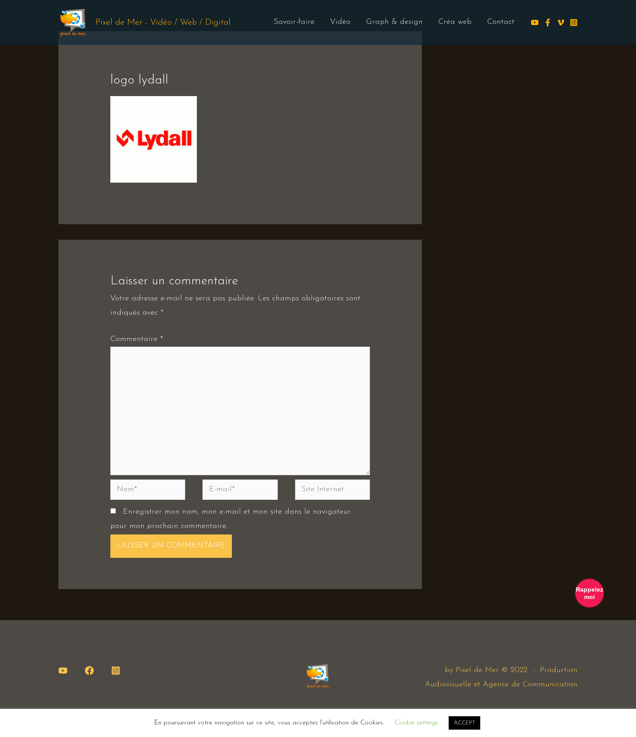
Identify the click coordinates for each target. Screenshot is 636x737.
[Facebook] (548, 22)
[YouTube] (62, 670)
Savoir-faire (294, 22)
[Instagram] (574, 22)
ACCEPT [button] (464, 723)
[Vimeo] (561, 22)
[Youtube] (535, 22)
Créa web (455, 22)
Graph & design (394, 22)
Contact (500, 22)
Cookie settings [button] (416, 723)
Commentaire (136, 339)
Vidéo (340, 22)
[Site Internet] (332, 492)
